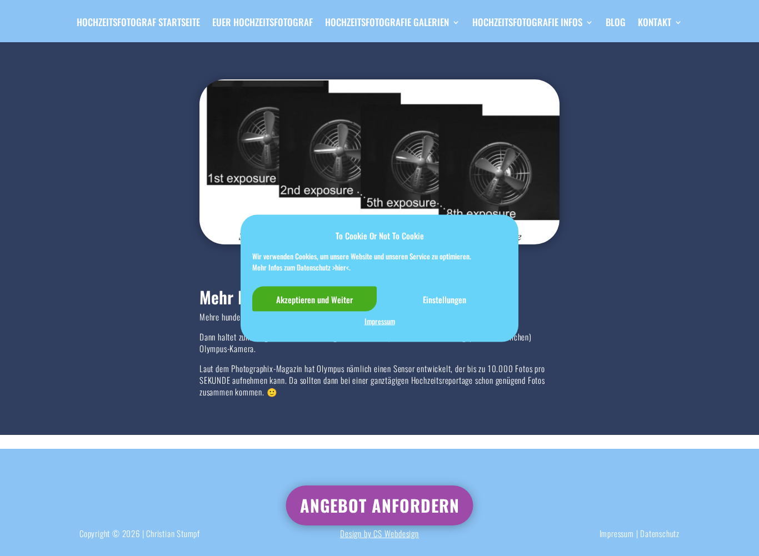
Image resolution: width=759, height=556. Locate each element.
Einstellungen (444, 299)
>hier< (340, 266)
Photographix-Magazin (266, 368)
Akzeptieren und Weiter (314, 299)
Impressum (379, 321)
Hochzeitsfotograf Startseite (138, 23)
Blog (616, 23)
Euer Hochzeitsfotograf (262, 23)
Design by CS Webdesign (379, 533)
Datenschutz (660, 533)
